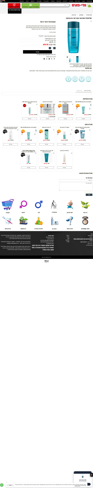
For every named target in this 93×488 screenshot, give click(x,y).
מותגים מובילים (89, 1)
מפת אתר (91, 240)
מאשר (10, 485)
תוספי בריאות (77, 1)
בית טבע (91, 237)
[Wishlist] (3, 1)
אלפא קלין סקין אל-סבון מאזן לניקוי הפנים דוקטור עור (82, 128)
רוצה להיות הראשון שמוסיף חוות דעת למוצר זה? (46, 54)
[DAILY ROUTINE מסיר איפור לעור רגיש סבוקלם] (77, 62)
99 (9, 140)
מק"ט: (54, 38)
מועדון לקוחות (90, 235)
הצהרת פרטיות (90, 243)
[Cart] (2, 1)
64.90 (64, 163)
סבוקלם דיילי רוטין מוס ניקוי (64, 127)
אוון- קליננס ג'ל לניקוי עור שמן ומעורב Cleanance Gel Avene (46, 151)
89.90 (67, 140)
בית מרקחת (33, 1)
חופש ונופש (22, 1)
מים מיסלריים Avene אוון (64, 150)
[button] (83, 119)
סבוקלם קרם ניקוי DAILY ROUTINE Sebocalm (83, 101)
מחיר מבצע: (52, 44)
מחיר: (54, 42)
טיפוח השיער (59, 1)
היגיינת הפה (65, 1)
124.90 (12, 140)
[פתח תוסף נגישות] (91, 475)
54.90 (46, 44)
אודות (92, 234)
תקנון (68, 238)
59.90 (45, 140)
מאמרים (68, 237)
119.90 (31, 114)
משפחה (83, 1)
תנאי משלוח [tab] (79, 90)
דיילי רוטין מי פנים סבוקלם (46, 127)
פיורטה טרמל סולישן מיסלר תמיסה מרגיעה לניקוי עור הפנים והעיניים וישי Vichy (11, 128)
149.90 (68, 114)
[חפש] (0, 1)
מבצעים (27, 1)
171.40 (36, 114)
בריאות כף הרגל (46, 1)
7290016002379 (49, 38)
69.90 (51, 42)
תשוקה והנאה (39, 1)
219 (72, 114)
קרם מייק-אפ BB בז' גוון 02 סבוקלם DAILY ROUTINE (29, 102)
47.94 (81, 140)
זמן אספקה (67, 240)
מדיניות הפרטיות (77, 485)
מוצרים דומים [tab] (87, 90)
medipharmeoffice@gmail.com (13, 243)
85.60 (49, 140)
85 (48, 163)
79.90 (85, 140)
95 (30, 163)
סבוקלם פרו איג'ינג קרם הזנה (47, 101)
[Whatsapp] (1, 485)
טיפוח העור (71, 1)
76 (27, 163)
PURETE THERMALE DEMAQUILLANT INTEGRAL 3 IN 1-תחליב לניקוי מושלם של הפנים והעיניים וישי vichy (28, 152)
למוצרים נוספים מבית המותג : (50, 36)
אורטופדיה (52, 1)
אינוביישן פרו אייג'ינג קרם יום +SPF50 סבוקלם (65, 102)
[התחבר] (4, 1)
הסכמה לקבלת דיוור (89, 245)
